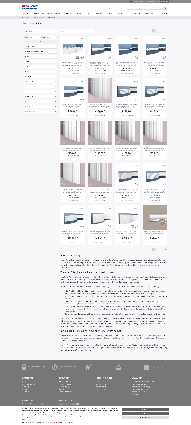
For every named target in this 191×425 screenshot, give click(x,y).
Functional (71, 422)
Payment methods (28, 384)
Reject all (145, 413)
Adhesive (79, 14)
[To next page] (162, 31)
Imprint (61, 389)
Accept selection (145, 417)
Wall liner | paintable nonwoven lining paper (47, 14)
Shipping (76, 73)
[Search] (165, 8)
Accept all (145, 409)
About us (25, 392)
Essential (28, 422)
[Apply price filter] (40, 41)
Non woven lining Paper (140, 389)
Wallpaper (26, 14)
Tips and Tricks (101, 387)
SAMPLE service (149, 14)
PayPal (61, 422)
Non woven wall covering (141, 387)
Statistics (38, 422)
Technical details (101, 384)
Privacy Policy (64, 387)
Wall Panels (69, 14)
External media (50, 422)
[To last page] (165, 31)
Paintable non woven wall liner (143, 381)
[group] (72, 48)
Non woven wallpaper (140, 384)
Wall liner (135, 394)
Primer (89, 14)
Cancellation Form (65, 392)
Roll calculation (101, 389)
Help (24, 381)
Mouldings (110, 14)
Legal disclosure (66, 417)
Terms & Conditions (66, 381)
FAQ (97, 381)
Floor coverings (136, 14)
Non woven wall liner (139, 392)
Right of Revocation (66, 384)
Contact (25, 389)
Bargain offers (163, 14)
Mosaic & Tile (122, 14)
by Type (42, 17)
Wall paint (99, 14)
